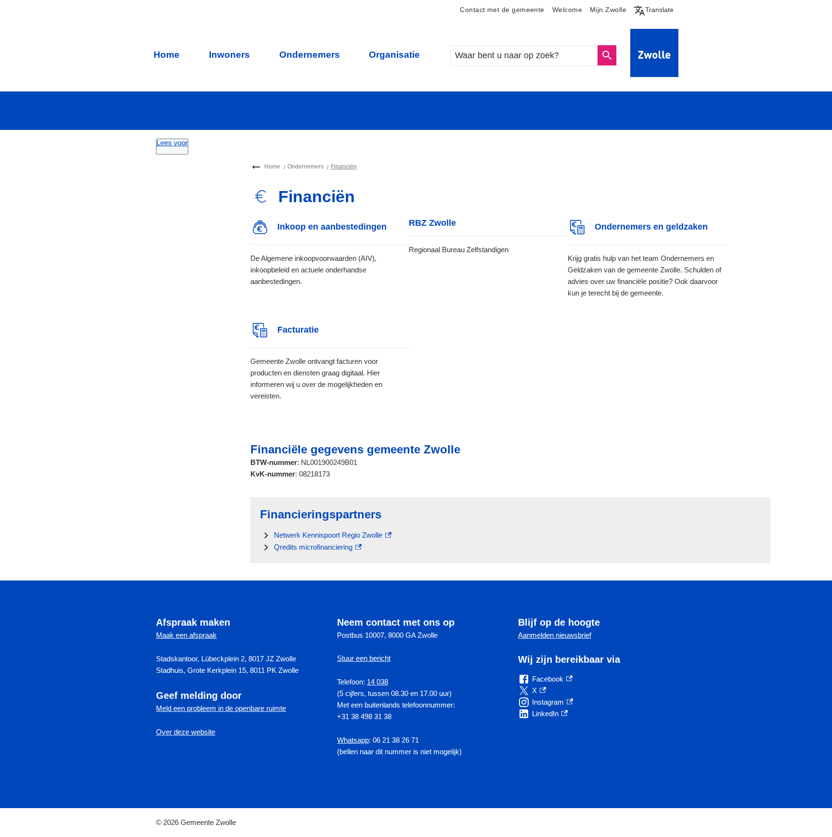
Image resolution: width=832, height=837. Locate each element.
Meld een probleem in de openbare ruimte (221, 708)
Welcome (567, 9)
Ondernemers (309, 55)
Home (167, 55)
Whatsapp (353, 740)
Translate (655, 9)
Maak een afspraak (186, 635)
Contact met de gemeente (502, 9)
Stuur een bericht (363, 658)
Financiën (344, 166)
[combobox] (524, 55)
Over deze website (185, 732)
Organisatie (394, 55)
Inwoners (229, 55)
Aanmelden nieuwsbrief (554, 635)
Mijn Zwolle (608, 9)
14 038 (377, 682)
